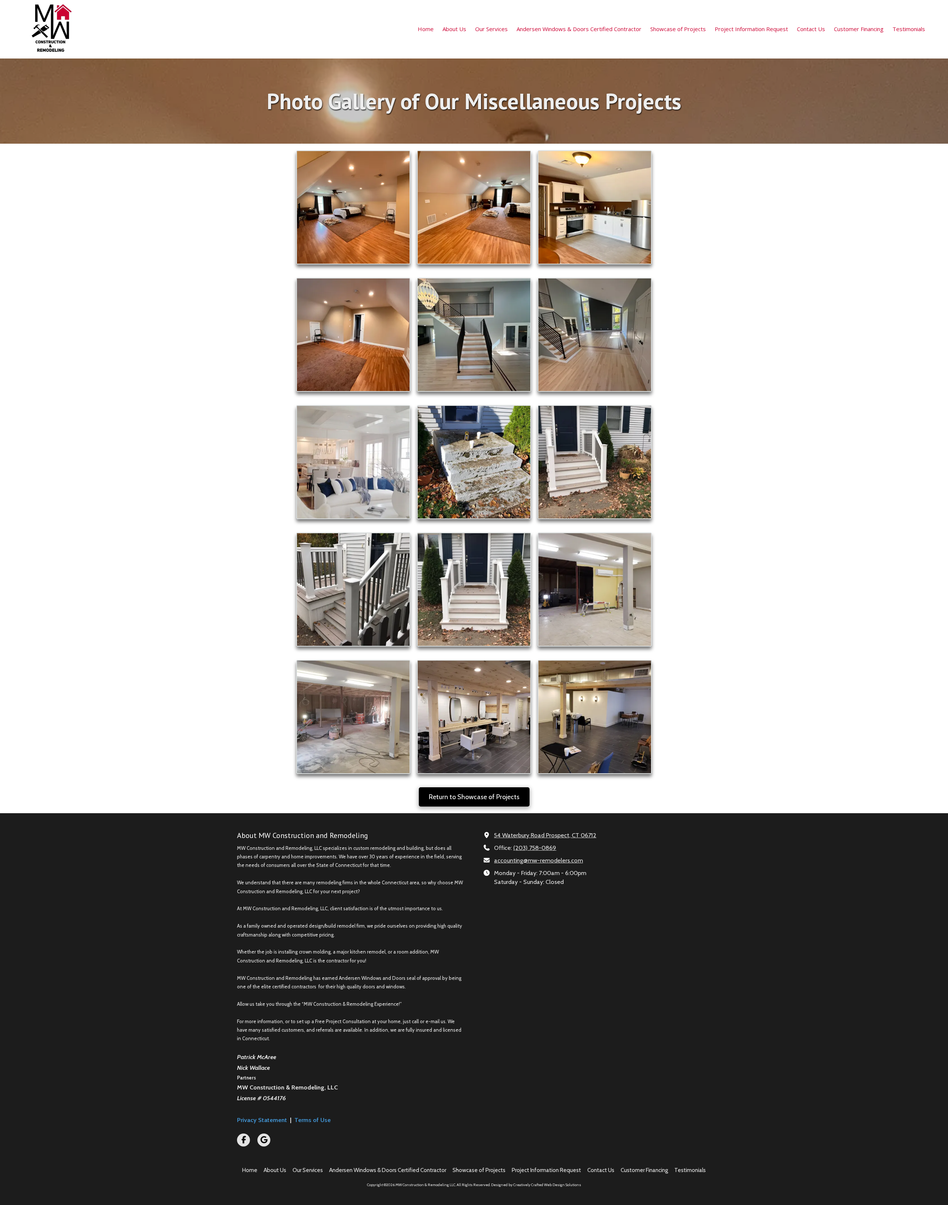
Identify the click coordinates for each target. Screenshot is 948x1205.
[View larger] (353, 207)
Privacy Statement (262, 1120)
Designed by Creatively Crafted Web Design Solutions (536, 1184)
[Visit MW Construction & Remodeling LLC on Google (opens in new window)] (263, 1140)
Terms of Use (312, 1120)
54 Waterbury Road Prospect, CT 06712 (545, 835)
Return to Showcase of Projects (474, 797)
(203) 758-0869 (534, 847)
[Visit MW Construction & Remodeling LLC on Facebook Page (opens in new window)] (243, 1140)
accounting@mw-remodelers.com (538, 860)
